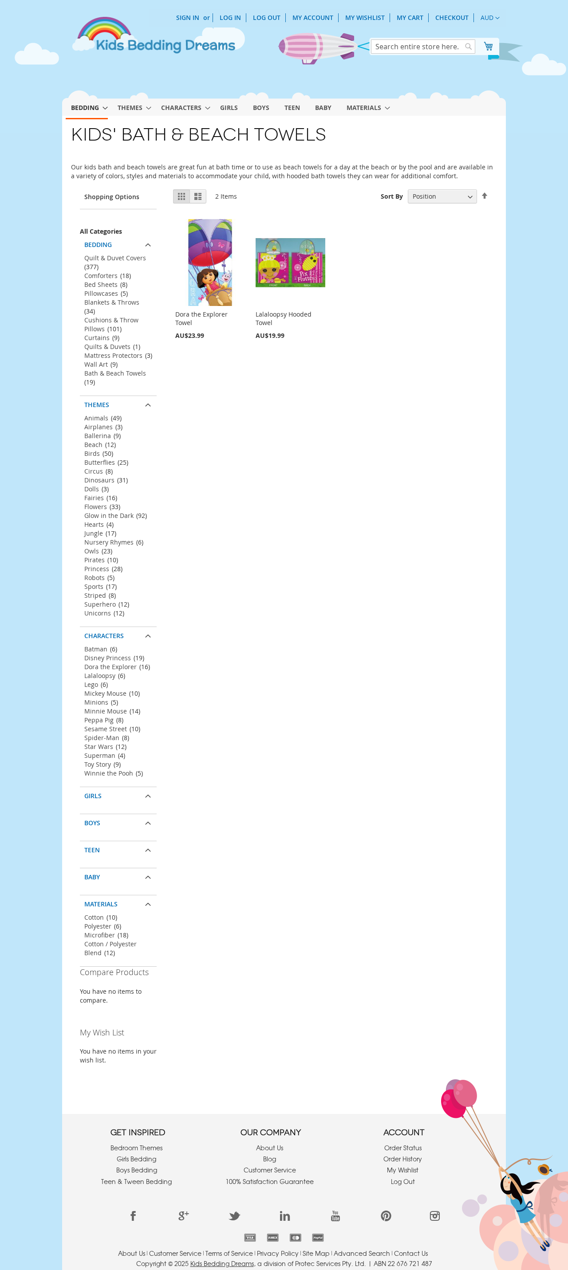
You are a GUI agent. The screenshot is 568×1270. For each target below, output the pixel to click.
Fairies (94, 498)
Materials (101, 904)
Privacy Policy (278, 1253)
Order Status (403, 1147)
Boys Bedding (136, 1169)
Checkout (452, 17)
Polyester (97, 926)
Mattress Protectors (113, 355)
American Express (273, 1238)
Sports (93, 586)
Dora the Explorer (110, 666)
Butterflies (99, 462)
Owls (91, 551)
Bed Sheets (101, 284)
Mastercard (295, 1238)
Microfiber (99, 935)
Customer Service (270, 1169)
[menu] (284, 106)
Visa (250, 1238)
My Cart (410, 17)
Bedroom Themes (136, 1147)
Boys (92, 823)
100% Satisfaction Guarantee (269, 1181)
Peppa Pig (99, 720)
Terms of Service (229, 1253)
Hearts (94, 524)
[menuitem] (87, 108)
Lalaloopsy (99, 675)
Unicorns (97, 613)
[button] (490, 18)
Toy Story (97, 764)
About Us (269, 1147)
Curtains (97, 337)
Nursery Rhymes (109, 542)
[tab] (118, 242)
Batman (95, 649)
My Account (312, 17)
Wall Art (96, 364)
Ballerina (97, 435)
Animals (96, 418)
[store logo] (153, 39)
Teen (92, 850)
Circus (93, 471)
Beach (93, 444)
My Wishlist (365, 17)
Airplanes (98, 427)
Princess (96, 568)
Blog (269, 1158)
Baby (92, 877)
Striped (95, 595)
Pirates (94, 560)
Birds (92, 453)
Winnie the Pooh (108, 773)
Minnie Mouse (105, 711)
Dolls (91, 489)
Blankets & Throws (111, 302)
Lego (91, 684)
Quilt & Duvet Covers (115, 258)
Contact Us (411, 1253)
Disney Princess (107, 658)
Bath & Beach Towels (115, 373)
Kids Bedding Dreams (222, 1263)
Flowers (95, 506)
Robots (94, 577)
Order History (402, 1158)
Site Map (316, 1253)
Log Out (266, 17)
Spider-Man (101, 737)
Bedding (98, 244)
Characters (104, 635)
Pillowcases (101, 293)
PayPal (318, 1238)
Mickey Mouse (105, 693)
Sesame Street (105, 729)
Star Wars (98, 746)
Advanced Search (362, 1253)
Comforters (101, 275)
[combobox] (423, 46)
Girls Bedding (136, 1158)
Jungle (93, 533)
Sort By (392, 196)
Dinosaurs (99, 480)
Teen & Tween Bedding (136, 1181)
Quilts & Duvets (107, 346)
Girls (93, 796)
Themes (96, 404)
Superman (99, 755)
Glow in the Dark (109, 515)
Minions (96, 702)
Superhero (100, 604)
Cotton (94, 917)
